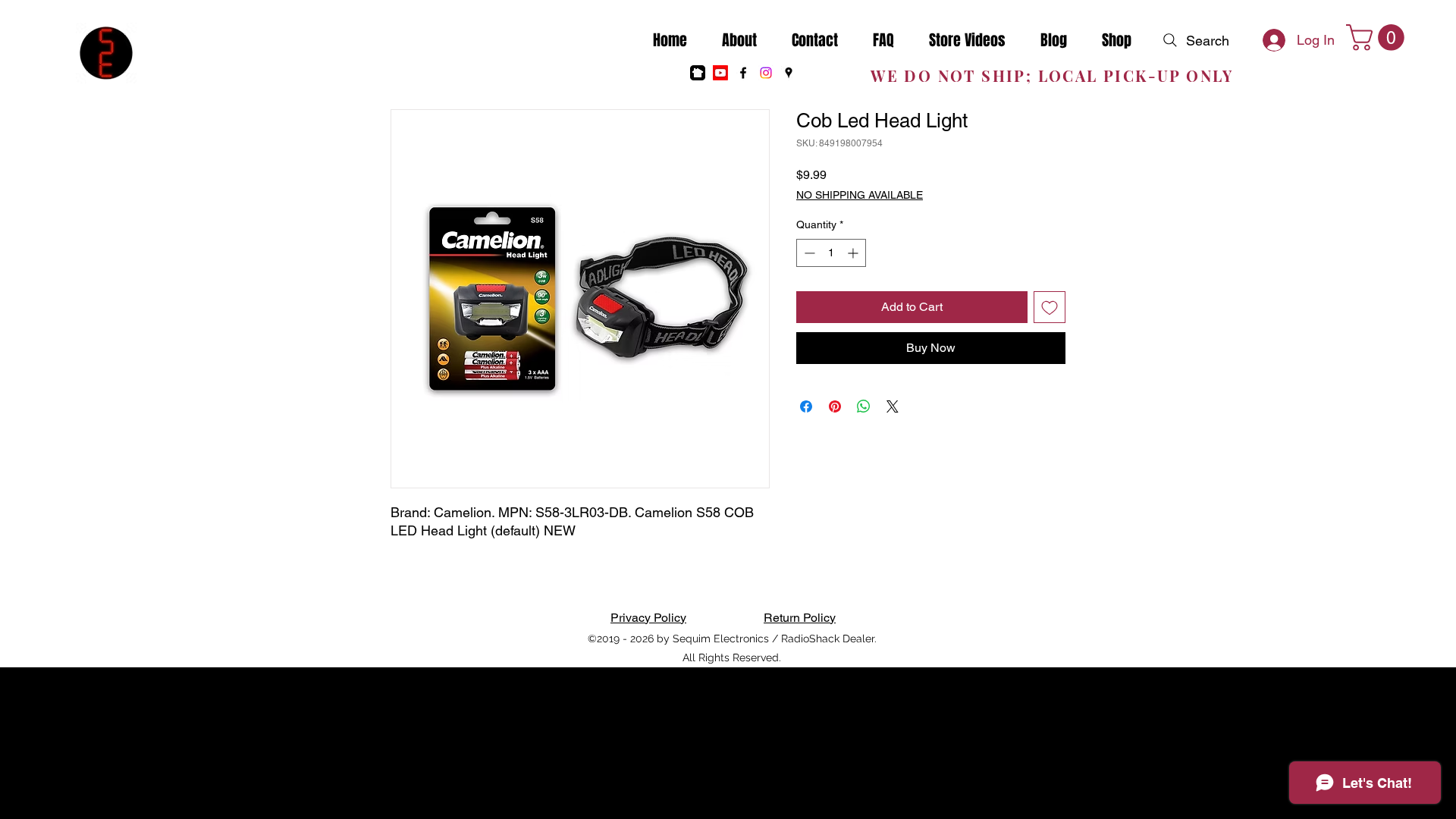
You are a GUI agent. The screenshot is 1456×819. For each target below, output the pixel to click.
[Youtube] (720, 72)
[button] (1378, 37)
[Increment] (854, 253)
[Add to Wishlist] (1049, 307)
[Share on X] (892, 406)
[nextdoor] (697, 72)
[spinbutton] (831, 253)
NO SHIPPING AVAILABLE (859, 195)
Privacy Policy (648, 617)
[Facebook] (743, 72)
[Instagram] (766, 72)
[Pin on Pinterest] (835, 406)
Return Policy (800, 617)
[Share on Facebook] (806, 406)
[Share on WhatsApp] (864, 406)
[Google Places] (788, 72)
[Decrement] (808, 253)
